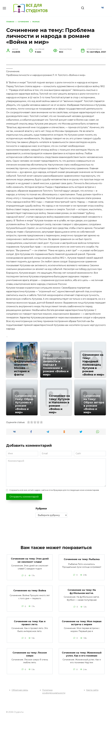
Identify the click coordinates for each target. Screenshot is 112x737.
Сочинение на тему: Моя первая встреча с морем (81, 623)
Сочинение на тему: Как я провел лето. (29, 623)
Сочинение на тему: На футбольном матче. (82, 591)
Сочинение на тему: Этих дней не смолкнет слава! (30, 560)
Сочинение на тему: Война (29, 590)
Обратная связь (20, 690)
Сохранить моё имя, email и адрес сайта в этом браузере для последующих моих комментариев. (54, 490)
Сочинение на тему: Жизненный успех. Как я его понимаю (81, 654)
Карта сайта (92, 690)
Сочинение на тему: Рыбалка (82, 559)
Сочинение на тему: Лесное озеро (30, 654)
